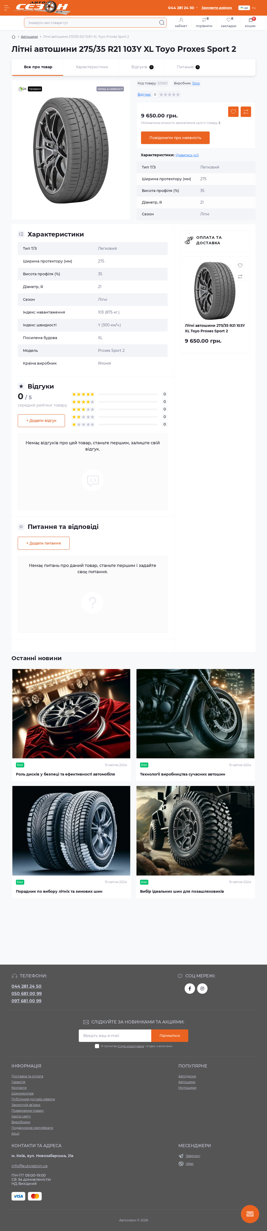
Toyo (196, 83)
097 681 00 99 (26, 1000)
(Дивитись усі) (187, 155)
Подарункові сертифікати (32, 1128)
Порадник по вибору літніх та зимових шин (59, 891)
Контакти (19, 1088)
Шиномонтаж (22, 1093)
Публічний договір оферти (33, 1099)
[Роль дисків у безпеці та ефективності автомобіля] (71, 714)
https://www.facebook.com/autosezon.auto (190, 988)
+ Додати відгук (41, 420)
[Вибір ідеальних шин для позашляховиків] (195, 831)
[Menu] (6, 7)
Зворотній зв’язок (25, 1105)
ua (246, 8)
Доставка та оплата (27, 1076)
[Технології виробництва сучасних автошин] (195, 714)
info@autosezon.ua (29, 1166)
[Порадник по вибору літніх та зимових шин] (71, 831)
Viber (190, 1164)
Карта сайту (21, 1116)
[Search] (162, 23)
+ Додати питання (43, 543)
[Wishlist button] (233, 112)
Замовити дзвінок (217, 8)
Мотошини (187, 1088)
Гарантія (18, 1082)
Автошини (29, 37)
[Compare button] (246, 112)
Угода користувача (131, 1046)
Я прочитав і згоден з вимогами (136, 1046)
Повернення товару (27, 1111)
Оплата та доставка (209, 240)
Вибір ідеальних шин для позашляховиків (182, 891)
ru (254, 8)
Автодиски (187, 1076)
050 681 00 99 (26, 993)
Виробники (20, 1122)
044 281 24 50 (26, 986)
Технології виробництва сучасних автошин (182, 774)
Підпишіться (170, 1036)
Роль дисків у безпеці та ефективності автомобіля (65, 774)
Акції (15, 1133)
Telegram (193, 1156)
